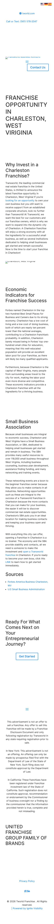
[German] (46, 3)
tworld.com (28, 13)
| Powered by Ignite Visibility (27, 908)
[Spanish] (50, 3)
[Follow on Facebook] (21, 30)
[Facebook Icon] (25, 891)
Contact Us (38, 67)
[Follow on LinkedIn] (33, 30)
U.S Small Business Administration (26, 589)
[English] (42, 3)
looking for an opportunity (19, 200)
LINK (8, 562)
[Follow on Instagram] (27, 30)
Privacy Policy (27, 881)
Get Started (27, 656)
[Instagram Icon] (27, 891)
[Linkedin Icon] (29, 891)
